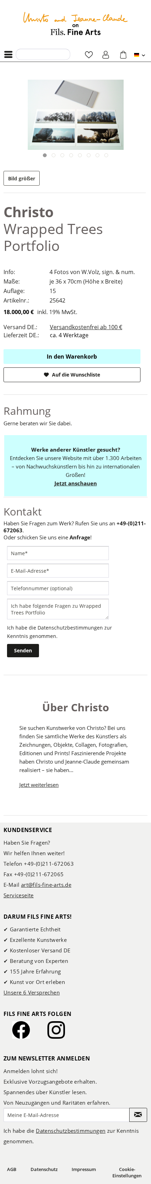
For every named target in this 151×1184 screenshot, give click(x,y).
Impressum (84, 1169)
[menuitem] (10, 54)
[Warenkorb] (123, 54)
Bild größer (21, 178)
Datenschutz (44, 1169)
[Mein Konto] (106, 54)
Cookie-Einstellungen (127, 1172)
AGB (12, 1169)
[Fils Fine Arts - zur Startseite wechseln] (75, 23)
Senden (23, 650)
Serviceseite (19, 895)
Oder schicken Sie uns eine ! (48, 537)
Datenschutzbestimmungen (70, 627)
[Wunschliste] (89, 54)
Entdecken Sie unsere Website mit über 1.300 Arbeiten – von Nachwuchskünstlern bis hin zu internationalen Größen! (76, 466)
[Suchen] (23, 54)
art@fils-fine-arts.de (46, 884)
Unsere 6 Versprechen (32, 992)
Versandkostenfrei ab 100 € (86, 327)
